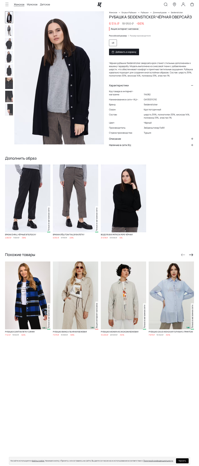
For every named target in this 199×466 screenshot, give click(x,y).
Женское (19, 4)
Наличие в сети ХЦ (120, 145)
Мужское (32, 4)
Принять (182, 460)
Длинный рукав (159, 12)
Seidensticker (177, 12)
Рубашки (145, 12)
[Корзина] (192, 5)
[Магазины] (174, 5)
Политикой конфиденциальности (158, 460)
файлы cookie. (38, 460)
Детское (45, 4)
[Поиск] (166, 5)
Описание (115, 138)
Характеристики (119, 85)
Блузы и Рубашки (129, 12)
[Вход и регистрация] (183, 5)
